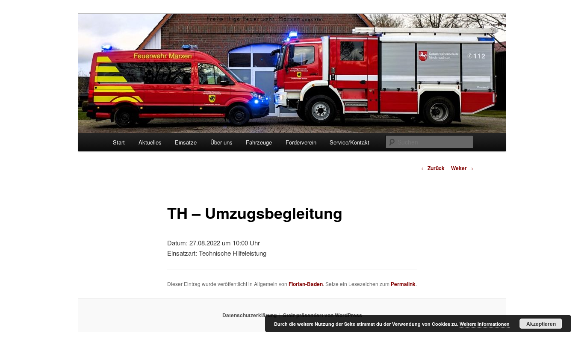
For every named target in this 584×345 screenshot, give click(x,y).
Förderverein (301, 142)
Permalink (403, 284)
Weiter (462, 168)
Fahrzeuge (259, 142)
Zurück (433, 168)
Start (119, 142)
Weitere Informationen (485, 324)
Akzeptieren (541, 323)
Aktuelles (150, 142)
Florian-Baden (306, 284)
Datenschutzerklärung (249, 315)
